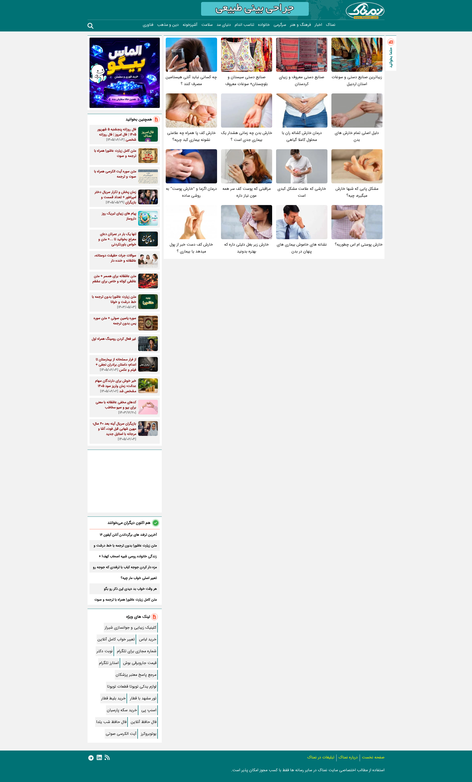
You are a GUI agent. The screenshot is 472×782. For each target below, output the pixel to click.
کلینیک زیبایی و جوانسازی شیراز (130, 627)
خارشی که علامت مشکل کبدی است (302, 192)
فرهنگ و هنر (300, 25)
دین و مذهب (168, 25)
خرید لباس (147, 639)
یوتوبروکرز (148, 734)
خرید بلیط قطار (113, 698)
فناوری (148, 25)
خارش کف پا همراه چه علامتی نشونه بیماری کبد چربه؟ (191, 136)
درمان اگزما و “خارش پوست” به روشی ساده (191, 192)
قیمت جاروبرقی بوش (139, 663)
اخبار (318, 25)
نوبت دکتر (105, 651)
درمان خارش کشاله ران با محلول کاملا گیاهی (302, 136)
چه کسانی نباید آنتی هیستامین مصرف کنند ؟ (191, 80)
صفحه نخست (373, 757)
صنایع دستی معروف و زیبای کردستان (301, 80)
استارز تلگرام (109, 663)
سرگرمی (280, 25)
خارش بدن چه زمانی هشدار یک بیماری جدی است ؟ (246, 136)
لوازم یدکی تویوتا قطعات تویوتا (131, 686)
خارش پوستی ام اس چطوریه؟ (359, 244)
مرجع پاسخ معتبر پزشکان (136, 675)
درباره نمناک (348, 757)
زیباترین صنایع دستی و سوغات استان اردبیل (357, 80)
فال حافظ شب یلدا (111, 722)
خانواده (264, 25)
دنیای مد (224, 25)
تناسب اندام (244, 25)
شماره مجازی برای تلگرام (136, 651)
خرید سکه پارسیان (122, 710)
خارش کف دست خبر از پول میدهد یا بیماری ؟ (191, 247)
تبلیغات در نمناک (320, 757)
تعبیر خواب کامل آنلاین (116, 639)
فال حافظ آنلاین (143, 722)
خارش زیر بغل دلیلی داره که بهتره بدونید (246, 247)
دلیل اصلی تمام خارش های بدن (357, 136)
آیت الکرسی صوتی (121, 734)
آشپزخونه (190, 25)
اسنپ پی (148, 710)
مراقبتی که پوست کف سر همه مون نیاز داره (246, 192)
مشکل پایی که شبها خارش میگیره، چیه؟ (357, 192)
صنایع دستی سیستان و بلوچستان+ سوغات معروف (246, 80)
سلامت (207, 25)
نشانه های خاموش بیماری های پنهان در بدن (302, 247)
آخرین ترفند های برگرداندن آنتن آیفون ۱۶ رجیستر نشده (128, 534)
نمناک (330, 25)
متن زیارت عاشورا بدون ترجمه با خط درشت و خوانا (125, 545)
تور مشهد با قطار (143, 698)
